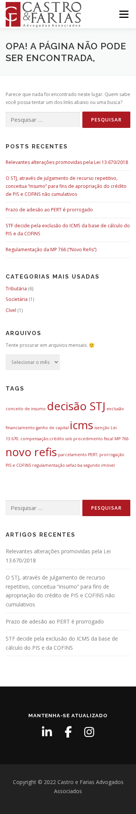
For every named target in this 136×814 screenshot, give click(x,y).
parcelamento (72, 454)
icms (81, 425)
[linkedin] (47, 732)
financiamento (20, 427)
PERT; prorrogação (106, 454)
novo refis (31, 452)
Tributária (16, 288)
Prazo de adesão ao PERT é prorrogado (49, 209)
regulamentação (48, 465)
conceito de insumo (26, 408)
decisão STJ (76, 406)
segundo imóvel (99, 465)
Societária (17, 299)
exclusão (115, 408)
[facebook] (68, 732)
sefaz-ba (74, 465)
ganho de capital (52, 427)
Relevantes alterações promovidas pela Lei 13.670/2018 (67, 162)
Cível (11, 310)
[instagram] (89, 732)
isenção (102, 427)
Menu (123, 14)
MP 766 (121, 438)
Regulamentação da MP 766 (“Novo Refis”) (51, 249)
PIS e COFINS (18, 465)
